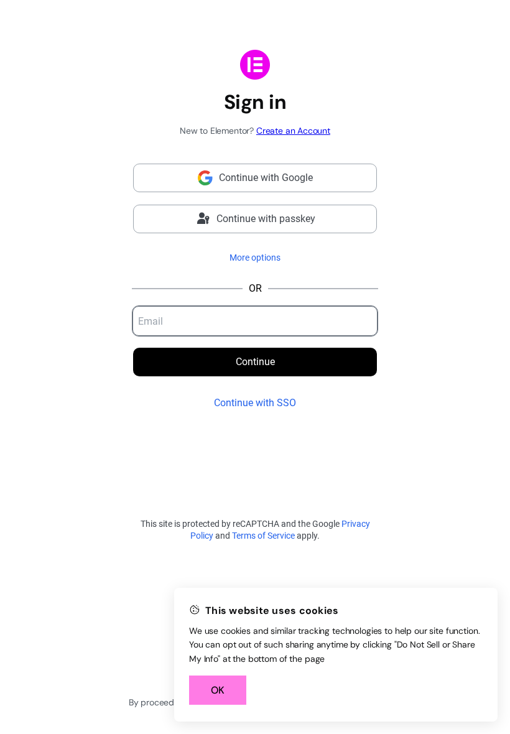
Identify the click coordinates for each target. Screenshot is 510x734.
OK (218, 690)
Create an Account (293, 130)
